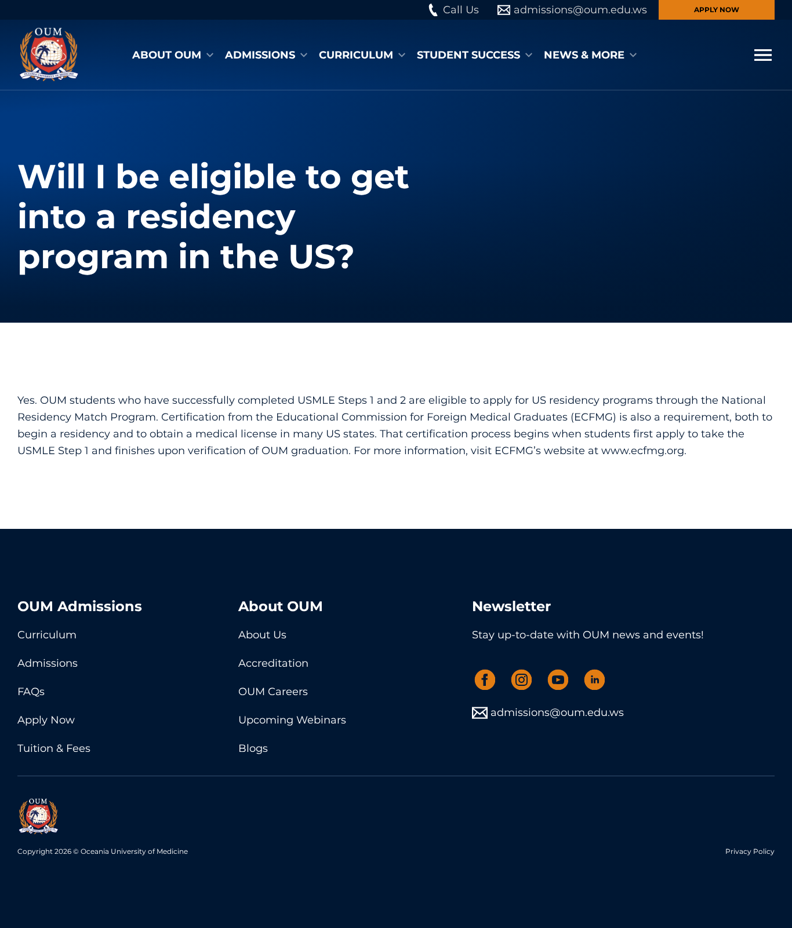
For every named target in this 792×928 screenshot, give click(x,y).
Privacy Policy (750, 851)
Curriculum (356, 55)
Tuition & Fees (53, 748)
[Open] (763, 55)
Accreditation (273, 663)
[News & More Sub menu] (633, 55)
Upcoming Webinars (292, 720)
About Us (262, 635)
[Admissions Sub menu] (303, 55)
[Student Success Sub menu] (528, 55)
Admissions (260, 55)
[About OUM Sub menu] (209, 55)
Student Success (468, 55)
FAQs (31, 691)
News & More (584, 55)
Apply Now (716, 9)
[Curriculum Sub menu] (401, 55)
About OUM (166, 55)
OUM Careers (273, 691)
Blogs (253, 748)
